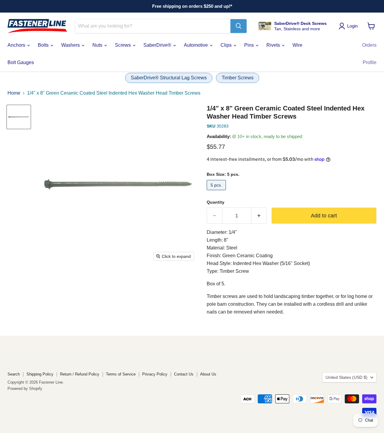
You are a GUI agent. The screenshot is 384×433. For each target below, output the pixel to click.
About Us (208, 374)
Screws (123, 45)
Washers (71, 45)
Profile (369, 62)
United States (347, 377)
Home (14, 93)
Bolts (44, 45)
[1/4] (19, 117)
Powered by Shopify (25, 388)
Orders (369, 45)
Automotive (196, 45)
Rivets (273, 45)
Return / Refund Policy (79, 374)
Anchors (17, 45)
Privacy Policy (154, 374)
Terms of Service (121, 374)
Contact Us (184, 374)
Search (14, 374)
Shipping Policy (39, 374)
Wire (297, 45)
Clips (226, 45)
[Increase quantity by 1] (259, 216)
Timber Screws (238, 77)
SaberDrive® (157, 45)
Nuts (98, 45)
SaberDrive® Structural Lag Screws (169, 77)
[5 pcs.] (217, 191)
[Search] (238, 26)
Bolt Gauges (21, 62)
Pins (249, 45)
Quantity (215, 202)
